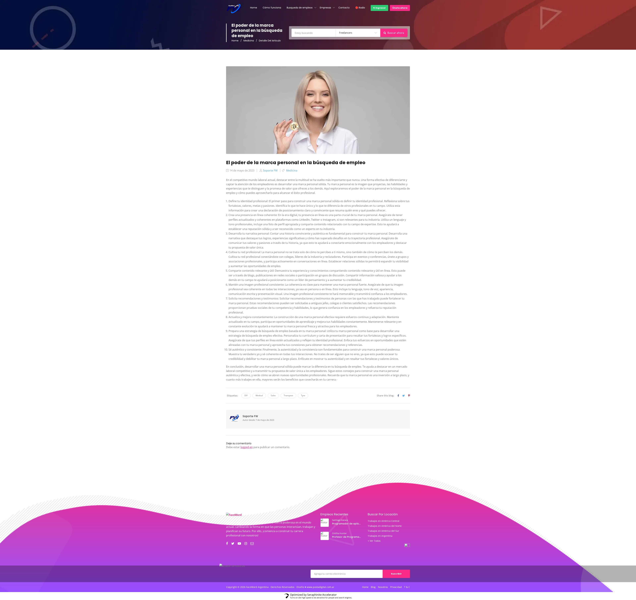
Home (253, 7)
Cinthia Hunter (339, 533)
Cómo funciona (272, 7)
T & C (407, 587)
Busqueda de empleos (300, 7)
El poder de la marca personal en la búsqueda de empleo (295, 162)
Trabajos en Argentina (380, 536)
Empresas (325, 7)
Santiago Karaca (340, 520)
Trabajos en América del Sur (383, 531)
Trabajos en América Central (383, 521)
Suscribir (396, 573)
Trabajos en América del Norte (385, 526)
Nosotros (383, 587)
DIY (246, 395)
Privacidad (396, 587)
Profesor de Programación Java (347, 536)
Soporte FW (250, 416)
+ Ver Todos (374, 541)
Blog (373, 587)
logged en (246, 447)
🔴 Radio (360, 7)
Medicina (248, 40)
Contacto (344, 7)
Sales (273, 395)
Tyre (303, 395)
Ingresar (380, 7)
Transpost (288, 395)
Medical (259, 395)
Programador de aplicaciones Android (347, 523)
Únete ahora (399, 7)
